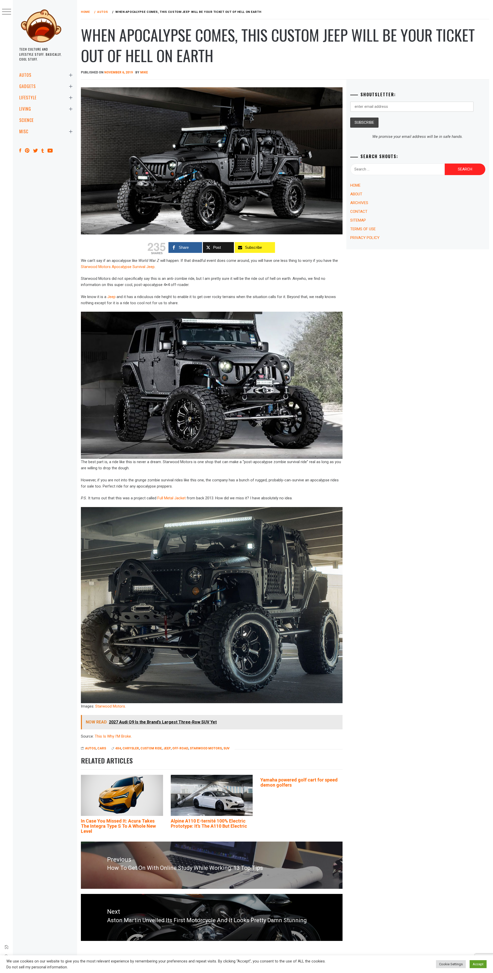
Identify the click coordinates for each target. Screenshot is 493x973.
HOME (355, 185)
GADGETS (27, 86)
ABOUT (356, 194)
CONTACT (358, 211)
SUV (226, 748)
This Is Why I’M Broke (113, 736)
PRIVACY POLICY (365, 237)
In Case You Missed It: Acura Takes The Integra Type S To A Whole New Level (118, 826)
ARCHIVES (359, 203)
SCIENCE (26, 120)
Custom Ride (151, 748)
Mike (144, 72)
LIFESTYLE (27, 97)
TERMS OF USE (363, 229)
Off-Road (180, 748)
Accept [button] (478, 964)
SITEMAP (358, 220)
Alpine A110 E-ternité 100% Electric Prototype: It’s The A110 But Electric (209, 823)
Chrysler (130, 748)
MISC (23, 131)
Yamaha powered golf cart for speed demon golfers (299, 782)
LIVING (25, 109)
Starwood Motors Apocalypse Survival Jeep (118, 266)
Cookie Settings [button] (451, 964)
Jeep (111, 296)
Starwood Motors (110, 706)
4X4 (118, 748)
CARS (101, 748)
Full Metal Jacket (171, 498)
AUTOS (25, 75)
